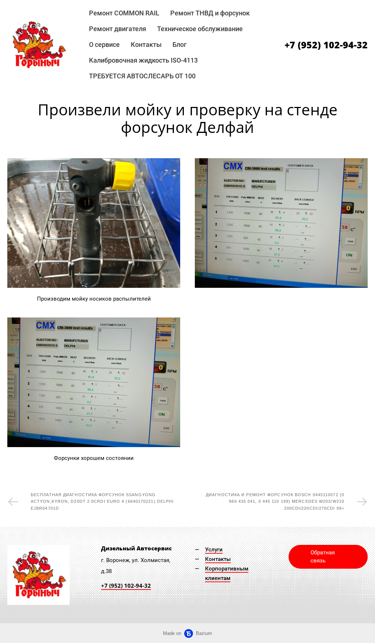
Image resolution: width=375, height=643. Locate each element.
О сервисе (104, 44)
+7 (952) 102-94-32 (326, 45)
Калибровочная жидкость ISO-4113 (143, 60)
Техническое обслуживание (200, 29)
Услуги (214, 549)
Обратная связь (323, 556)
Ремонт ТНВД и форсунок (210, 13)
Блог (179, 44)
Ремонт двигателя (117, 29)
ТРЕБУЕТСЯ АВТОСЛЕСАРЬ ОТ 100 (142, 76)
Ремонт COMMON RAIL (124, 13)
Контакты (146, 44)
